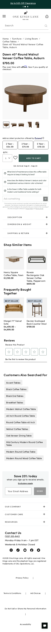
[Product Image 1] (14, 125)
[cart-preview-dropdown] (46, 16)
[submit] (46, 26)
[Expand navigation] (6, 16)
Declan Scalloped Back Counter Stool (37, 322)
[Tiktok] (18, 550)
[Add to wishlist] (15, 158)
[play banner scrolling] (27, 6)
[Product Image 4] (36, 125)
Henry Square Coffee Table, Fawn (13, 274)
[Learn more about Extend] (43, 138)
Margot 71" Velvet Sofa (13, 322)
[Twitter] (39, 550)
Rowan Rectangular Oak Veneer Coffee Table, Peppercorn (36, 276)
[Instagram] (12, 550)
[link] (26, 217)
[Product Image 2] (21, 125)
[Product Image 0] (6, 125)
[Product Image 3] (29, 125)
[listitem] (13, 382)
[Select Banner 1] (25, 6)
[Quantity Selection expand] (9, 158)
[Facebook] (32, 550)
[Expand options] (47, 217)
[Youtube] (25, 550)
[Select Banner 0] (23, 6)
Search (9, 25)
